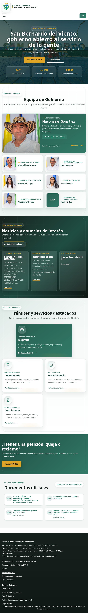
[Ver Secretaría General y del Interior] (10, 163)
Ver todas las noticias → (14, 244)
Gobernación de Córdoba (11, 592)
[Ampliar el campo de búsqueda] (83, 15)
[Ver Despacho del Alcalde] (21, 133)
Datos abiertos (7, 580)
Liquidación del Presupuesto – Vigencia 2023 (25, 512)
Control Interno (18, 515)
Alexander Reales (26, 202)
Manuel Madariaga (27, 165)
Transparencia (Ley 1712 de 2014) (15, 565)
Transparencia (55, 60)
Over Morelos (67, 165)
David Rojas (66, 202)
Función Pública (8, 596)
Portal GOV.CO (7, 589)
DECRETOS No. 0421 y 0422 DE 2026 (13, 258)
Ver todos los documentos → (69, 484)
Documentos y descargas (12, 576)
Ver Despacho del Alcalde (54, 137)
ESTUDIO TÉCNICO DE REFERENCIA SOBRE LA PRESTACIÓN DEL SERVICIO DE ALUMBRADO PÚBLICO (25, 500)
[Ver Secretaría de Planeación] (10, 181)
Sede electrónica (8, 572)
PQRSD (4, 569)
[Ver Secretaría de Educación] (10, 200)
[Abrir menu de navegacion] (4, 15)
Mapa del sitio (7, 604)
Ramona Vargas (25, 183)
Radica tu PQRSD (34, 60)
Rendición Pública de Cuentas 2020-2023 (66, 498)
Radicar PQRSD (11, 464)
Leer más (8, 287)
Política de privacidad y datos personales (17, 600)
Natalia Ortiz (67, 183)
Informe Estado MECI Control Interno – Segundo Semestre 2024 (65, 513)
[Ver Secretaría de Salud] (53, 181)
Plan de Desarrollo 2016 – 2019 (72, 258)
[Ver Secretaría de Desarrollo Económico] (53, 163)
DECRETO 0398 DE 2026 (43, 257)
